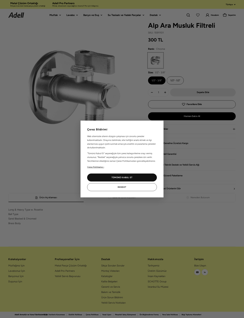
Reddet (122, 187)
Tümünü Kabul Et (122, 177)
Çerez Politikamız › (95, 167)
